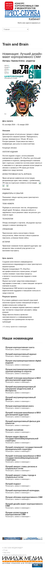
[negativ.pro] (12, 538)
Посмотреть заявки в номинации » (17, 349)
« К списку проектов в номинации (14, 327)
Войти (20, 23)
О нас (5, 550)
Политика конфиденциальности (14, 555)
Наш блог (6, 552)
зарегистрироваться (33, 23)
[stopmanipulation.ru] (32, 538)
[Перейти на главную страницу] (22, 5)
